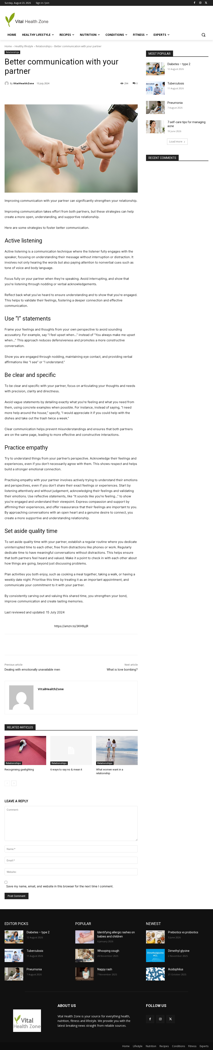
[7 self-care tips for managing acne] (155, 126)
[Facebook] (194, 3)
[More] (82, 94)
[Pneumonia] (155, 107)
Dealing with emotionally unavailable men (32, 669)
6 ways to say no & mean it (66, 769)
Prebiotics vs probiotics (183, 932)
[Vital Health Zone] (29, 20)
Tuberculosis (175, 83)
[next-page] (13, 783)
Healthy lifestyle (24, 46)
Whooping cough (108, 950)
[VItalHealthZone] (7, 83)
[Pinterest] (53, 94)
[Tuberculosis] (155, 88)
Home (8, 46)
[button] (203, 35)
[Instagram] (200, 3)
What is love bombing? (122, 669)
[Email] (72, 94)
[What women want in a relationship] (117, 750)
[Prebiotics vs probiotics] (155, 937)
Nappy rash (104, 969)
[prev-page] (7, 783)
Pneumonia (175, 102)
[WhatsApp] (62, 94)
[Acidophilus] (155, 974)
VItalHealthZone (23, 83)
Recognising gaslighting (19, 769)
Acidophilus (175, 969)
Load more (175, 141)
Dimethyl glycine (178, 950)
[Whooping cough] (84, 955)
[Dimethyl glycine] (155, 955)
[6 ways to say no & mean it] (71, 750)
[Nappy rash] (84, 974)
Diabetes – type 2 (178, 64)
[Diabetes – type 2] (155, 68)
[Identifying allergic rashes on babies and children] (84, 937)
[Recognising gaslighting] (25, 750)
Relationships (44, 46)
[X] (206, 3)
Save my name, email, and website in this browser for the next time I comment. (59, 886)
